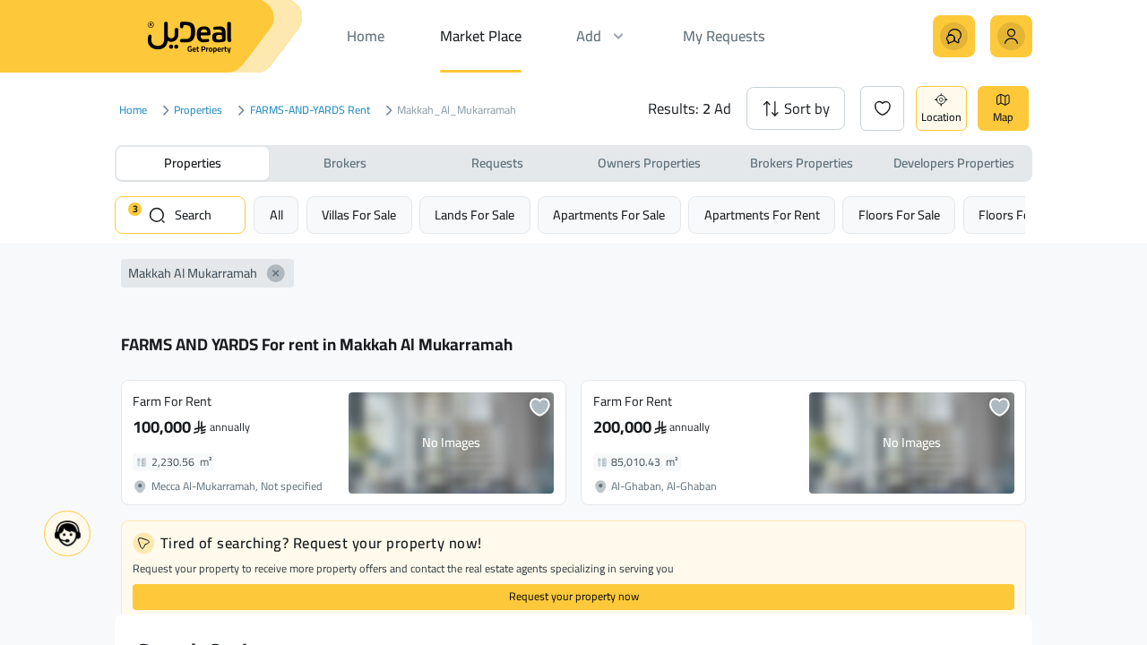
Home (133, 110)
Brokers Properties (801, 162)
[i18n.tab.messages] (954, 36)
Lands (474, 214)
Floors (899, 214)
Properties (198, 110)
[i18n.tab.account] (1011, 36)
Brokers (345, 162)
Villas (359, 214)
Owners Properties (649, 162)
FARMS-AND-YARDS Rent (310, 110)
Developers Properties (953, 162)
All (276, 214)
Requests (497, 162)
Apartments (609, 214)
